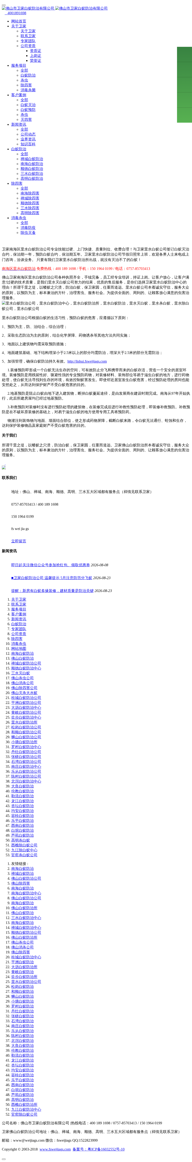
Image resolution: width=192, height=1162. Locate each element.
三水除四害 (30, 208)
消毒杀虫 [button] (18, 218)
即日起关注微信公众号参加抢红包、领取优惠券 (50, 565)
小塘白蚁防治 (22, 1001)
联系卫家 (28, 36)
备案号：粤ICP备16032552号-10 (99, 1149)
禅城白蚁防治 (32, 159)
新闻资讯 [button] (18, 124)
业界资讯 (28, 139)
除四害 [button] (16, 183)
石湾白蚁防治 (22, 1021)
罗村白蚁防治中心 (26, 747)
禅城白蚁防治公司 (26, 663)
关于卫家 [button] (18, 26)
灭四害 (26, 119)
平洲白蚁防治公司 (26, 703)
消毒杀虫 (18, 644)
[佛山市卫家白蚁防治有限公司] (96, 8)
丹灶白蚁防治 (22, 1011)
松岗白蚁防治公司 (26, 727)
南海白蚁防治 (32, 164)
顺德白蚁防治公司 (26, 932)
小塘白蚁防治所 (24, 742)
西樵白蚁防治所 (24, 1105)
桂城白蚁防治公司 (26, 698)
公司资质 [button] (28, 46)
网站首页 (18, 21)
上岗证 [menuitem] (35, 56)
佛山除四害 (20, 883)
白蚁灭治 (28, 105)
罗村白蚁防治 (22, 1006)
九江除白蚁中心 (24, 850)
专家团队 (28, 41)
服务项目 (18, 609)
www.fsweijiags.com (55, 1149)
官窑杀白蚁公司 (24, 855)
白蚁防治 (28, 75)
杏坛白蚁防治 (22, 806)
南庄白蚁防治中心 (26, 767)
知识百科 (28, 144)
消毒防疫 (28, 228)
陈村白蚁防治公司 (26, 776)
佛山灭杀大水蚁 (24, 693)
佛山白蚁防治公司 (26, 878)
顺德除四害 (30, 203)
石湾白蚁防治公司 (26, 762)
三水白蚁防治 (32, 174)
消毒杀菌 (28, 90)
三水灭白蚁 (20, 673)
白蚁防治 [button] (18, 149)
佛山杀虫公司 (22, 678)
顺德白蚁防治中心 (26, 668)
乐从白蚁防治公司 (26, 771)
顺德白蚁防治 (32, 169)
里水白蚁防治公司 (26, 982)
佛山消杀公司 (22, 683)
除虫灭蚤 (28, 233)
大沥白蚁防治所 (24, 967)
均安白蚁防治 (22, 811)
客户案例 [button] (18, 95)
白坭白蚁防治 (22, 830)
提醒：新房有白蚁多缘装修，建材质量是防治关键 (52, 591)
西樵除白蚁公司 (24, 845)
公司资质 (18, 634)
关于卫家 (28, 31)
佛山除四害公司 (24, 688)
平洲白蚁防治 (22, 962)
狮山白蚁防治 (22, 996)
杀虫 (24, 80)
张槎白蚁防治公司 (26, 757)
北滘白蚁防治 (22, 1041)
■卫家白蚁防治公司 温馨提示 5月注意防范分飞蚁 (51, 578)
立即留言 (18, 541)
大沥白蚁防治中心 (26, 708)
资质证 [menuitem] (35, 51)
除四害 (26, 85)
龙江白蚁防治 (22, 801)
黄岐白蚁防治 (22, 972)
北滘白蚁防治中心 (26, 781)
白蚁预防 (28, 110)
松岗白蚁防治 (22, 987)
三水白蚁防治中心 (26, 918)
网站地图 (18, 649)
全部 (24, 70)
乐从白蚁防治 (22, 1031)
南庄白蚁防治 (22, 1026)
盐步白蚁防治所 (24, 977)
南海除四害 (30, 193)
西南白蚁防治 (22, 825)
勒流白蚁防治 (22, 796)
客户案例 (18, 614)
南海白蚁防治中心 (26, 893)
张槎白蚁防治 (22, 1016)
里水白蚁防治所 (24, 722)
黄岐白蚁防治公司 (26, 712)
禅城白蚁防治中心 (26, 928)
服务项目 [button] (18, 65)
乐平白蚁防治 (22, 821)
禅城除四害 (30, 198)
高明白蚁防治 (32, 178)
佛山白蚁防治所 (24, 908)
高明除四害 (30, 213)
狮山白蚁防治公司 (26, 737)
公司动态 (28, 134)
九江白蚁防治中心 (26, 1109)
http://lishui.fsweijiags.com (87, 361)
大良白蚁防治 (22, 786)
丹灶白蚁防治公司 (26, 752)
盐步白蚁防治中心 (26, 717)
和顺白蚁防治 (22, 991)
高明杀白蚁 (20, 840)
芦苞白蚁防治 (22, 835)
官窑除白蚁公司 (24, 1114)
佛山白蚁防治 (22, 658)
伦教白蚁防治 (22, 791)
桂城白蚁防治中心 (26, 957)
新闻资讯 (18, 619)
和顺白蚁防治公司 (26, 732)
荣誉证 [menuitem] (35, 61)
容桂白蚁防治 (22, 816)
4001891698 (15, 13)
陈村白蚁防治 (22, 1036)
